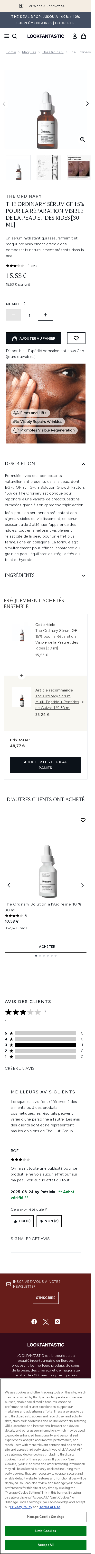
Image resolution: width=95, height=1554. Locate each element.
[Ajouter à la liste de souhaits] (76, 338)
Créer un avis (20, 1068)
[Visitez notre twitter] (46, 1321)
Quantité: (16, 304)
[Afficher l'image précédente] (4, 104)
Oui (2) (24, 1221)
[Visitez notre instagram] (57, 1321)
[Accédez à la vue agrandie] (82, 139)
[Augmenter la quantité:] (45, 315)
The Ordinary (52, 52)
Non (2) (51, 1221)
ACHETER (47, 947)
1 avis (33, 265)
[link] (75, 36)
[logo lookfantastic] (46, 36)
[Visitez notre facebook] (34, 1321)
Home (11, 52)
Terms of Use (49, 1507)
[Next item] (82, 885)
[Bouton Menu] (5, 36)
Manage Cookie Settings (45, 1517)
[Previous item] (9, 885)
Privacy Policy (21, 1507)
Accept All (45, 1545)
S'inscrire (46, 1298)
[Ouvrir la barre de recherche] (15, 36)
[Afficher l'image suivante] (87, 104)
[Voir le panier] (83, 36)
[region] (45, 1466)
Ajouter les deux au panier (46, 765)
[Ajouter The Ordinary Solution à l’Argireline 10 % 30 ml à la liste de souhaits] (83, 820)
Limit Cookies (45, 1531)
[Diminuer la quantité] (13, 315)
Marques (29, 52)
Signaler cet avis (30, 1238)
